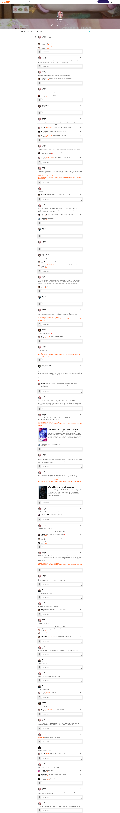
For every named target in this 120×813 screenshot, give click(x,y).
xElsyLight (43, 770)
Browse (13, 2)
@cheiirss (48, 692)
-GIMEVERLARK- (45, 105)
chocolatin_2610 (45, 514)
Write (94, 2)
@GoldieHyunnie (50, 632)
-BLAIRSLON (44, 131)
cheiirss (43, 228)
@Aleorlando (49, 709)
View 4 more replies (60, 626)
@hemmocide (49, 46)
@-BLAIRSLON (49, 135)
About (23, 31)
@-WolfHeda (41, 737)
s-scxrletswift (44, 95)
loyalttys (43, 46)
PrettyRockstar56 (45, 778)
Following (39, 31)
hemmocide (44, 43)
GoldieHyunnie (44, 629)
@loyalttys (50, 95)
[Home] (5, 2)
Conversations (30, 31)
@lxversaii (48, 336)
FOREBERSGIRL (44, 214)
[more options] (80, 36)
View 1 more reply (61, 531)
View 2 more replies (60, 124)
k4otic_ (43, 542)
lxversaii (43, 78)
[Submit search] (29, 2)
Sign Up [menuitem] (116, 2)
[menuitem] (91, 31)
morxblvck (43, 774)
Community (21, 2)
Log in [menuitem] (111, 2)
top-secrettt (44, 218)
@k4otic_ (48, 753)
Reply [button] (48, 44)
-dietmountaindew (46, 365)
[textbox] (61, 51)
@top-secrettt (49, 127)
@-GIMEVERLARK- (50, 157)
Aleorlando (44, 702)
